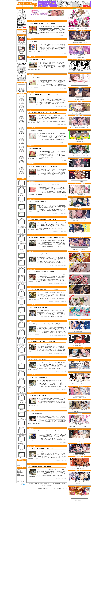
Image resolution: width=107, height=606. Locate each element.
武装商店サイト (40, 292)
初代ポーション (40, 98)
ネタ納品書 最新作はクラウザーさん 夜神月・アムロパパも (42, 23)
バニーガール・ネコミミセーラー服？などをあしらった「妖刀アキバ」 (44, 166)
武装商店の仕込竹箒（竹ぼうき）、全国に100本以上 (52, 452)
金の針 (43, 66)
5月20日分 (53, 192)
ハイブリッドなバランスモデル (49, 350)
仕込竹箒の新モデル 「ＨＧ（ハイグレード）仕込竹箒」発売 (42, 341)
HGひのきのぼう (42, 279)
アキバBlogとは (49, 485)
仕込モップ (43, 240)
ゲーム (54, 483)
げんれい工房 (39, 80)
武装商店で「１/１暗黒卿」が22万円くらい (38, 201)
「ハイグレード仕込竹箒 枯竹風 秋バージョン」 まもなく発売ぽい (43, 289)
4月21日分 (41, 191)
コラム (43, 485)
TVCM (53, 435)
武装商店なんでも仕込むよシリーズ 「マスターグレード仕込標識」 (43, 112)
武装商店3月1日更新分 (46, 173)
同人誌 (45, 483)
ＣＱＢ (42, 243)
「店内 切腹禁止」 (47, 44)
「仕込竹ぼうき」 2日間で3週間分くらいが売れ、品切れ (41, 448)
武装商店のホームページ (42, 469)
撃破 (51, 279)
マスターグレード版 (60, 258)
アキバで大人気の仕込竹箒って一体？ (49, 416)
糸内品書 (45, 81)
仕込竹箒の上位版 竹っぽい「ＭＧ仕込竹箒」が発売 (40, 395)
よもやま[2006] (56, 265)
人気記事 (63, 483)
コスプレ (59, 483)
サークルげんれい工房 (42, 26)
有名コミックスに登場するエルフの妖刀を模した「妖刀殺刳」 (42, 271)
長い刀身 (46, 382)
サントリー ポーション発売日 (43, 434)
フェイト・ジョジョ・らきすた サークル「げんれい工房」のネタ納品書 (44, 184)
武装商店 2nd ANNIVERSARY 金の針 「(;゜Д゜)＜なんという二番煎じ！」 (45, 94)
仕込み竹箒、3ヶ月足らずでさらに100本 (37, 359)
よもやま (61, 106)
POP (65, 35)
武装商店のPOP (47, 242)
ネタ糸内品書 (56, 28)
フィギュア (50, 483)
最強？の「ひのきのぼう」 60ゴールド (37, 59)
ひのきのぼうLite (55, 420)
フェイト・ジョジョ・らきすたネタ (51, 154)
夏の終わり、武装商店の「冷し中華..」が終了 (38, 307)
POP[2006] (64, 317)
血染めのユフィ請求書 (52, 81)
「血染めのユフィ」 (50, 155)
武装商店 (57, 26)
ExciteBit (38, 398)
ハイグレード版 (51, 258)
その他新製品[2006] (62, 265)
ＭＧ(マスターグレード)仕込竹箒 (59, 382)
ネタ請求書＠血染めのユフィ (35, 148)
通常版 (48, 344)
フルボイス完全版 (48, 84)
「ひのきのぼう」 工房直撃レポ (35, 413)
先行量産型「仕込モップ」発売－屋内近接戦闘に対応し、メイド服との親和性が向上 (47, 237)
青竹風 (47, 297)
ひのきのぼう (55, 417)
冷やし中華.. (60, 312)
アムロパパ (52, 32)
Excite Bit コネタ (40, 362)
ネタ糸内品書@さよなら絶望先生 (36, 130)
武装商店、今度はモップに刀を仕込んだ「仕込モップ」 (40, 253)
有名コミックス (51, 280)
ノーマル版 (44, 258)
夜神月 (47, 32)
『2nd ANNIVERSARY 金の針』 (54, 100)
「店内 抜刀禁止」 (33, 41)
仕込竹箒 (57, 242)
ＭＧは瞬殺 (47, 346)
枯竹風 (53, 298)
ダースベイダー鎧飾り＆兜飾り (53, 210)
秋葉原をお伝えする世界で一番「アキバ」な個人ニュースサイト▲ (52, 488)
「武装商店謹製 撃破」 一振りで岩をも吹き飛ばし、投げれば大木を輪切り (45, 324)
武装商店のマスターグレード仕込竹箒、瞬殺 (38, 377)
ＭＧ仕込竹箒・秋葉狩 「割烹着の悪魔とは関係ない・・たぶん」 (43, 219)
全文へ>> (37, 33)
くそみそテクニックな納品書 (45, 28)
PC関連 (38, 483)
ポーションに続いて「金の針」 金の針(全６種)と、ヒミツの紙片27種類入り (45, 430)
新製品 (65, 106)
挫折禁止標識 (53, 118)
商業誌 (41, 483)
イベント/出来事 (63, 195)
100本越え (57, 365)
